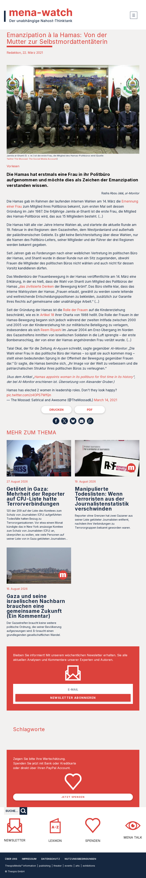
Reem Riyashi (51, 330)
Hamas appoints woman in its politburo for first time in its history (83, 377)
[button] (56, 421)
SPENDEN (92, 841)
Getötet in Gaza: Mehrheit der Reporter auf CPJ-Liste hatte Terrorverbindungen (36, 496)
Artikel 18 (47, 315)
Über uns (11, 858)
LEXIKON (55, 841)
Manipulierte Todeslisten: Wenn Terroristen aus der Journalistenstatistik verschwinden (102, 499)
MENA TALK (133, 837)
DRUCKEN (56, 409)
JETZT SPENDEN (73, 797)
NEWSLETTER (14, 840)
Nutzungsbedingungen (80, 858)
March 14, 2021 (105, 400)
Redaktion (14, 52)
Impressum (29, 858)
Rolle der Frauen (75, 310)
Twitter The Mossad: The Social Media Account (32, 159)
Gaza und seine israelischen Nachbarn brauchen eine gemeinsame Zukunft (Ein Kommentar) (36, 606)
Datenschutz (50, 858)
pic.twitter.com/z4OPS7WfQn (29, 395)
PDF (90, 409)
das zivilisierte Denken (37, 286)
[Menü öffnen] (133, 15)
